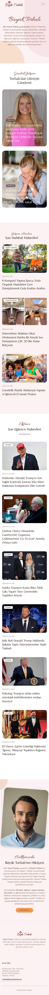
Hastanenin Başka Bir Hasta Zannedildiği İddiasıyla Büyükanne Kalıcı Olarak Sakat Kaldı (23, 196)
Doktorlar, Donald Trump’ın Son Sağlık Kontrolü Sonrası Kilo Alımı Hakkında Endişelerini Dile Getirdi (23, 482)
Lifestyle (10, 120)
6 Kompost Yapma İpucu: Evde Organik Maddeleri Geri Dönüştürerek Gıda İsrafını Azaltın (23, 284)
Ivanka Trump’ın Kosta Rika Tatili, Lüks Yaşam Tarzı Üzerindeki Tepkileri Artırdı (22, 591)
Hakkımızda (24, 910)
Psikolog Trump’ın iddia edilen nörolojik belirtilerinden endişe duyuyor (21, 697)
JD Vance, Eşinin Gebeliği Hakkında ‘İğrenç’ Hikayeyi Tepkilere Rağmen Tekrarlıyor (24, 750)
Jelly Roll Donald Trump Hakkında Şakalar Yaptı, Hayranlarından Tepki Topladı (24, 644)
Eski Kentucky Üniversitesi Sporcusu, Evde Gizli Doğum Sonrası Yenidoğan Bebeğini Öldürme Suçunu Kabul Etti (24, 133)
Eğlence (8, 445)
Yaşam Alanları (11, 247)
